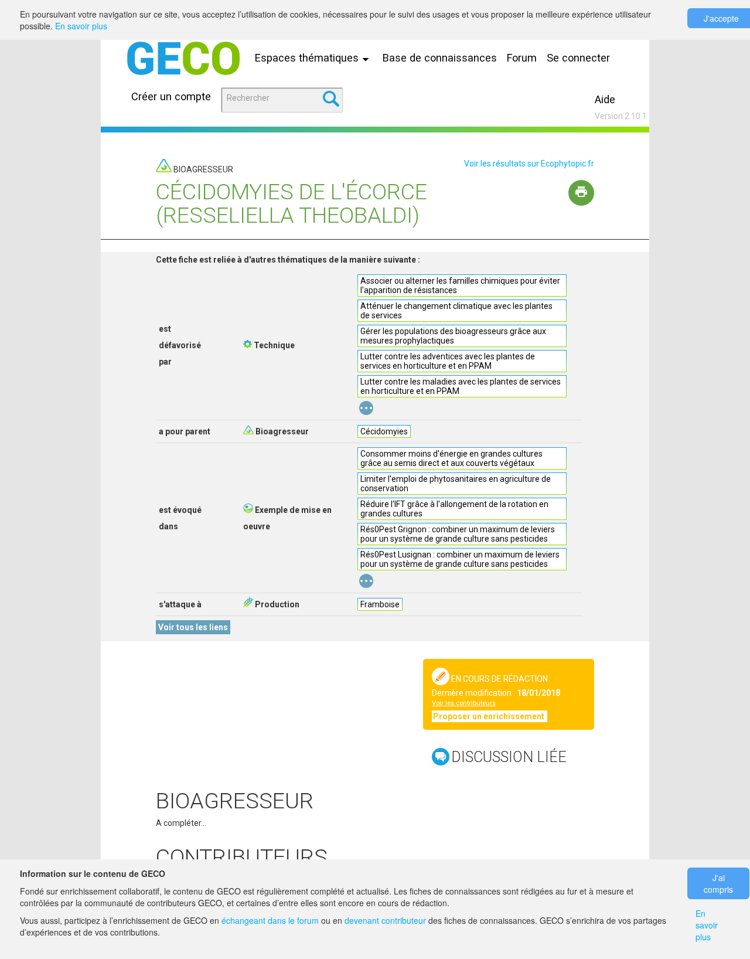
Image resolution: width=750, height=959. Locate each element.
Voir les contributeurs (464, 703)
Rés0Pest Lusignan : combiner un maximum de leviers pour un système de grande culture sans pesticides (460, 559)
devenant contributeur (385, 920)
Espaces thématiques (308, 58)
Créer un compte (171, 96)
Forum (522, 58)
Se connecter (578, 58)
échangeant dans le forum (270, 920)
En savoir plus (81, 26)
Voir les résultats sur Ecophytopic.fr (529, 163)
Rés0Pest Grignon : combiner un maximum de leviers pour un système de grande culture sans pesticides (457, 534)
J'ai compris (718, 883)
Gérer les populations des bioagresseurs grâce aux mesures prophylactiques (453, 336)
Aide (605, 99)
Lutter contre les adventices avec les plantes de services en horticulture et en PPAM (447, 361)
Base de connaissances (440, 58)
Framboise (380, 604)
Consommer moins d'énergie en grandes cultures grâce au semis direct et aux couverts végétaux (451, 458)
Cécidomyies (384, 431)
